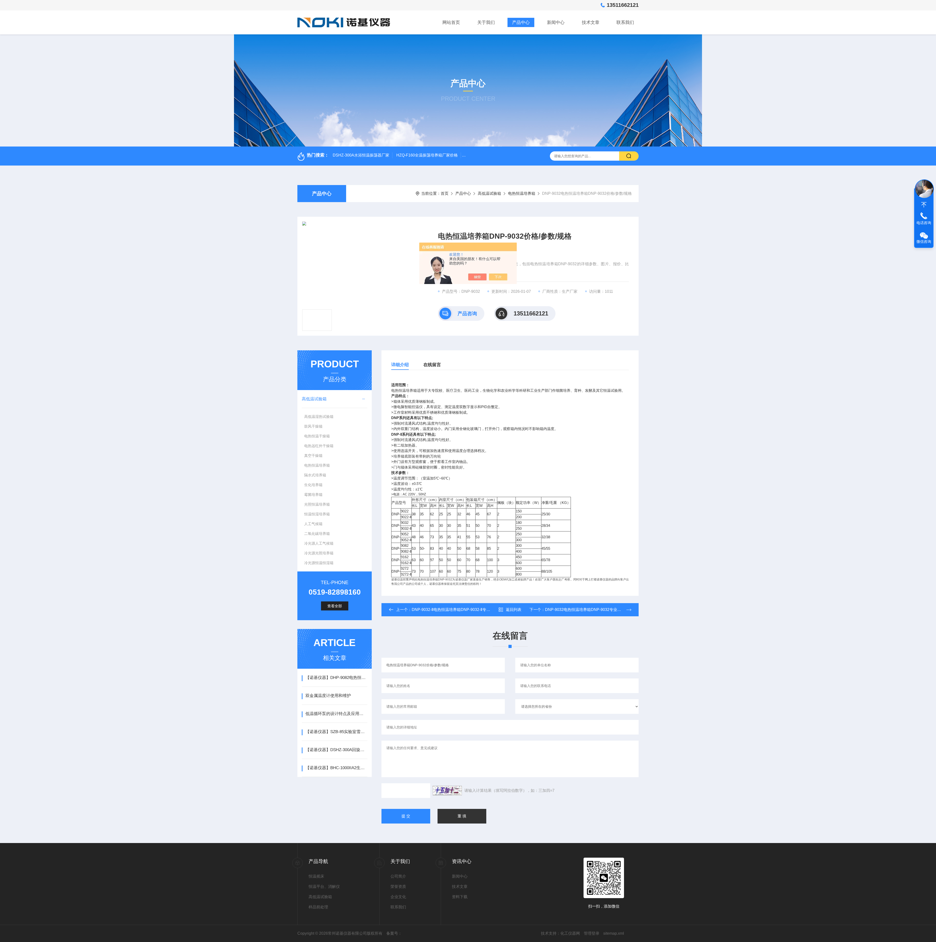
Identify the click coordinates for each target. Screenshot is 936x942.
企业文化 (398, 897)
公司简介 (398, 876)
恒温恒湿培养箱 (317, 514)
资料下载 (460, 897)
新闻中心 (556, 22)
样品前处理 (318, 907)
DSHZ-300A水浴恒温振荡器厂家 (361, 155)
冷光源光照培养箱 (318, 553)
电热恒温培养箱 (521, 193)
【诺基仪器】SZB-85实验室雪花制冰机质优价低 (336, 731)
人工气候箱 (313, 524)
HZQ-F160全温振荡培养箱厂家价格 (427, 155)
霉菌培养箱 (313, 494)
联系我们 (625, 22)
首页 (444, 193)
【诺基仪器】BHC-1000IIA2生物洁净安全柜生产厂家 (336, 767)
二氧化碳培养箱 (317, 533)
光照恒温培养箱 (317, 504)
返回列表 (513, 610)
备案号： (394, 933)
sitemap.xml (613, 933)
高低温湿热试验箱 (318, 416)
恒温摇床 (316, 876)
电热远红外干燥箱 (318, 446)
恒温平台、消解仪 (324, 886)
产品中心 (521, 22)
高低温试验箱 (489, 193)
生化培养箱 (313, 485)
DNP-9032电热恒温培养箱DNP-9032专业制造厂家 (589, 610)
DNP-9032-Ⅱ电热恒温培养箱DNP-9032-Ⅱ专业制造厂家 (459, 610)
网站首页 (451, 22)
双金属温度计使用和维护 (328, 695)
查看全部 (334, 606)
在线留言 (432, 364)
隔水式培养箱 (315, 475)
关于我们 (486, 22)
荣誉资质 (398, 886)
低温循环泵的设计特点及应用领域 (336, 713)
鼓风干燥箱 (313, 426)
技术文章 (590, 22)
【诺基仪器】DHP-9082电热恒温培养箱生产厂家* (336, 677)
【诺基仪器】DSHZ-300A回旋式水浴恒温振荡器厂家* (336, 749)
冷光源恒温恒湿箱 (318, 563)
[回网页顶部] (924, 205)
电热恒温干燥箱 (317, 436)
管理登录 (591, 933)
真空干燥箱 (313, 455)
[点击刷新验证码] (447, 790)
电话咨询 (923, 223)
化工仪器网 (570, 933)
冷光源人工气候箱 (318, 543)
